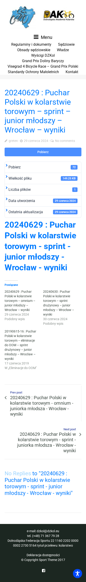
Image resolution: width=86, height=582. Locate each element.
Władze (63, 50)
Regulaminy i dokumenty (31, 44)
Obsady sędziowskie (33, 50)
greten (13, 141)
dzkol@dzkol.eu (48, 531)
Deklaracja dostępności (43, 555)
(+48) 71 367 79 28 (45, 536)
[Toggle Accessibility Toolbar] (77, 574)
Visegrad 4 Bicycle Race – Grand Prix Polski (43, 66)
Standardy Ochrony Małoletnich (33, 72)
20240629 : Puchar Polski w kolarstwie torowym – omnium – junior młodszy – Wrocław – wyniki (20, 301)
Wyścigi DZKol (43, 55)
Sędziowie (66, 44)
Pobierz (43, 152)
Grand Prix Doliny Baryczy (43, 61)
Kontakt (72, 72)
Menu (46, 37)
